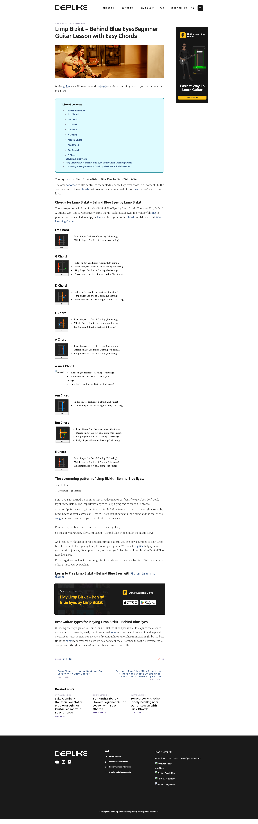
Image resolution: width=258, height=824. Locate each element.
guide (66, 86)
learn (100, 217)
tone (113, 632)
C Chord (72, 129)
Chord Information (76, 110)
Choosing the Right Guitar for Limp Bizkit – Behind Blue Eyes (98, 166)
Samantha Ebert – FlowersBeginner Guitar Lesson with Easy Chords (109, 704)
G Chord (72, 119)
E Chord (72, 155)
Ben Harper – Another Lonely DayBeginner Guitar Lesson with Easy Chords (146, 704)
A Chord (72, 134)
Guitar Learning (77, 23)
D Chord (72, 124)
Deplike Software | (122, 812)
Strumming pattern (76, 158)
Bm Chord (73, 150)
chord (68, 179)
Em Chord (73, 114)
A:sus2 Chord (75, 139)
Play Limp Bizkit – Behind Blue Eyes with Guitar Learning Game (99, 162)
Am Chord (73, 145)
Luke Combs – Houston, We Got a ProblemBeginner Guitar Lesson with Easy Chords (68, 705)
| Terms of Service (150, 812)
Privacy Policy (137, 812)
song (135, 189)
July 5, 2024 (61, 23)
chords (102, 86)
